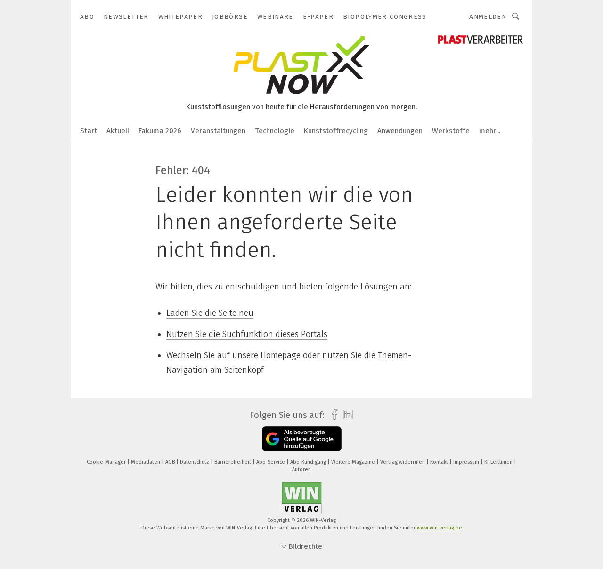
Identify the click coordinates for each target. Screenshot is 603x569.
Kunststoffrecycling (336, 131)
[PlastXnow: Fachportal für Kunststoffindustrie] (88, 130)
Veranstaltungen (218, 131)
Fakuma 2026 (160, 131)
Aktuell (117, 131)
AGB (170, 462)
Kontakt (439, 462)
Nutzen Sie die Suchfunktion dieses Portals (246, 334)
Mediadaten (146, 462)
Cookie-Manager (107, 462)
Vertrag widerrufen (403, 462)
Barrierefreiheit (233, 462)
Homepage (281, 355)
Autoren (301, 469)
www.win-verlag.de (439, 528)
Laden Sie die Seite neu (209, 313)
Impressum (467, 462)
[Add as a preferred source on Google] (302, 438)
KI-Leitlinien (499, 462)
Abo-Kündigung (308, 462)
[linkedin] (345, 415)
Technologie (274, 131)
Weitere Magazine (353, 462)
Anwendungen (400, 131)
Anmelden (487, 17)
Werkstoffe (451, 131)
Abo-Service (271, 462)
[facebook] (332, 415)
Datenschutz (195, 462)
